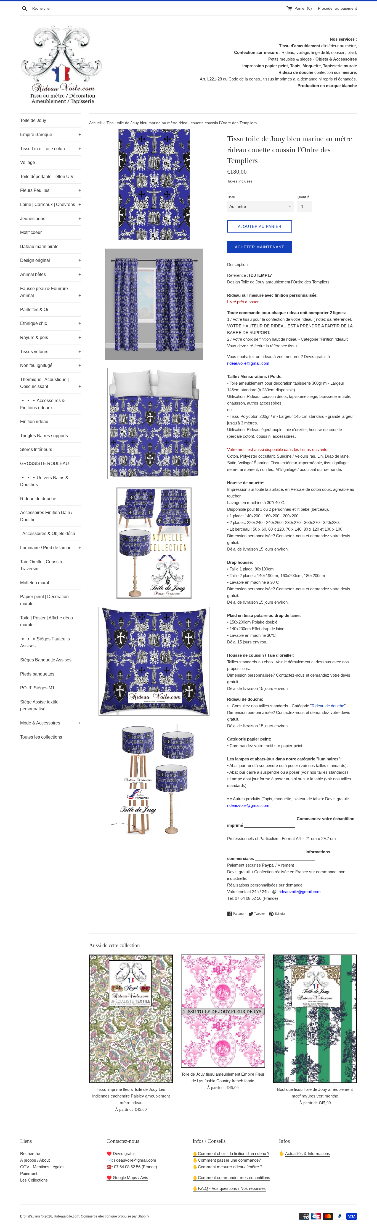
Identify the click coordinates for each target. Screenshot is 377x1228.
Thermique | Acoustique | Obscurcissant (50, 383)
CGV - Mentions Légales (42, 1166)
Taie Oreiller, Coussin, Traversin (41, 565)
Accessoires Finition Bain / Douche (46, 516)
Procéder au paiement (337, 8)
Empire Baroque (50, 134)
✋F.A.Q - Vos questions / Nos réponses (229, 1188)
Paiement (28, 1173)
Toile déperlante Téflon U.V (47, 176)
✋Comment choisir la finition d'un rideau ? (231, 1153)
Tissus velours (50, 351)
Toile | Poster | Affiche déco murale (46, 621)
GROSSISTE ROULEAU (44, 463)
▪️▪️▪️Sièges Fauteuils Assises (45, 642)
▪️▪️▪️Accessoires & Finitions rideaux (42, 404)
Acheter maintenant (259, 247)
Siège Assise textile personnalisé (39, 705)
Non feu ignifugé (50, 365)
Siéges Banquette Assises (45, 660)
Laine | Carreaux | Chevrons (50, 204)
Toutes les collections (41, 737)
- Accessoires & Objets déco (47, 533)
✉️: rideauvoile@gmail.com (131, 1160)
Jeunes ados (50, 218)
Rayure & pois (50, 337)
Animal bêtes (50, 274)
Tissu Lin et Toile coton (50, 148)
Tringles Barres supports (44, 435)
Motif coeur (31, 232)
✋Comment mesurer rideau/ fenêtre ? (227, 1166)
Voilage (27, 162)
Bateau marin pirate (39, 246)
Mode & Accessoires (50, 723)
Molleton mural (34, 582)
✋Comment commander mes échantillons (231, 1177)
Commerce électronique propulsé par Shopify (115, 1216)
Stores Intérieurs (36, 449)
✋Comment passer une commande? (227, 1160)
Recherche (30, 1153)
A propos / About (35, 1160)
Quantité (303, 197)
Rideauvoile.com (66, 1216)
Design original (50, 260)
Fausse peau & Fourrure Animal (50, 292)
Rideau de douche (38, 498)
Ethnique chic (50, 323)
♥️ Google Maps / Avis (127, 1177)
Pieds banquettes (37, 674)
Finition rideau (34, 421)
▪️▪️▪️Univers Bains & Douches (44, 481)
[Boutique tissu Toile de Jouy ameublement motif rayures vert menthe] (315, 1019)
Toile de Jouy (33, 120)
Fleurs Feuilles (50, 190)
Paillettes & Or (34, 309)
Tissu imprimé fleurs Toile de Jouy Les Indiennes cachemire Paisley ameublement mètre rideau (131, 1096)
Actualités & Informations (307, 1153)
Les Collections (34, 1180)
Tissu (231, 197)
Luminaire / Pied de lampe (50, 547)
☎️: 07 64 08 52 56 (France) (132, 1166)
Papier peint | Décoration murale (44, 600)
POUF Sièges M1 (37, 687)
